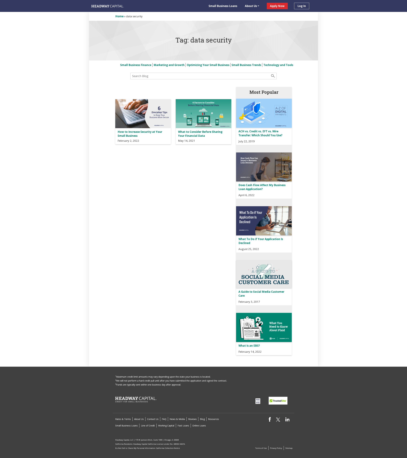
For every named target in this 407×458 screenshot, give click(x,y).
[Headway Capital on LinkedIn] (287, 419)
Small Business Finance (135, 65)
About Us (251, 6)
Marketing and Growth (169, 65)
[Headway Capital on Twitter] (278, 419)
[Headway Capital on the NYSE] (257, 400)
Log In (301, 6)
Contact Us (153, 419)
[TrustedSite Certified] (278, 401)
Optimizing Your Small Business (208, 65)
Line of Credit (148, 425)
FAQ (164, 419)
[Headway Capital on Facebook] (270, 419)
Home (119, 16)
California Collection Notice (168, 448)
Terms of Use (261, 448)
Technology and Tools (278, 65)
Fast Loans (183, 425)
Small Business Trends (246, 65)
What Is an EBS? (249, 345)
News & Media (177, 419)
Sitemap (289, 448)
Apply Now (277, 6)
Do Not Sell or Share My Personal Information (135, 448)
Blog (202, 419)
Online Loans (199, 425)
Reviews (192, 419)
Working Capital (166, 425)
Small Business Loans (223, 6)
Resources (213, 419)
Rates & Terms (123, 419)
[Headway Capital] (136, 399)
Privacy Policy (276, 448)
